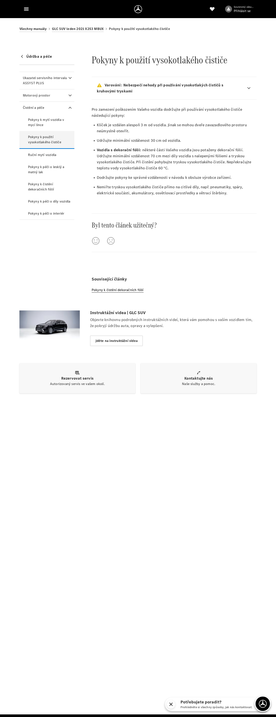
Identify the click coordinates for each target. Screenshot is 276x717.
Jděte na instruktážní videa (116, 340)
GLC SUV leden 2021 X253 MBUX (78, 28)
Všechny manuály (33, 28)
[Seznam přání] (212, 9)
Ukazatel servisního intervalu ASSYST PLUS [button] (45, 80)
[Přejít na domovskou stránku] (138, 9)
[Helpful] (96, 241)
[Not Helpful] (111, 241)
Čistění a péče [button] (33, 107)
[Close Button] (171, 704)
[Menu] (26, 9)
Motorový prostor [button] (36, 95)
